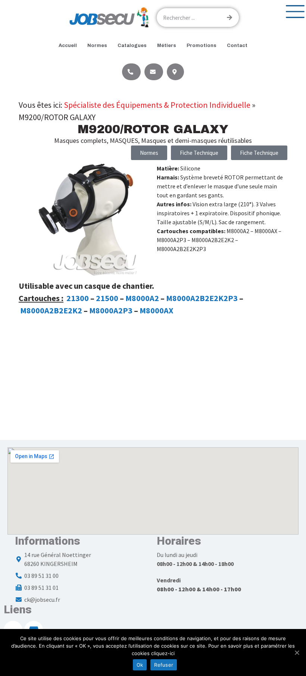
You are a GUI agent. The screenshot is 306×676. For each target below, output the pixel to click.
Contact (237, 45)
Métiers (166, 45)
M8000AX (156, 310)
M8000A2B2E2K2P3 (202, 298)
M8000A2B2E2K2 (51, 310)
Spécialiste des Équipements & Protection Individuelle (157, 105)
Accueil (68, 45)
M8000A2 (142, 298)
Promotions (201, 45)
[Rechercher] (229, 17)
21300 (77, 298)
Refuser (163, 665)
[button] (199, 152)
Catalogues (132, 45)
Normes (97, 45)
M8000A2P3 (110, 310)
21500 (107, 298)
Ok (140, 665)
